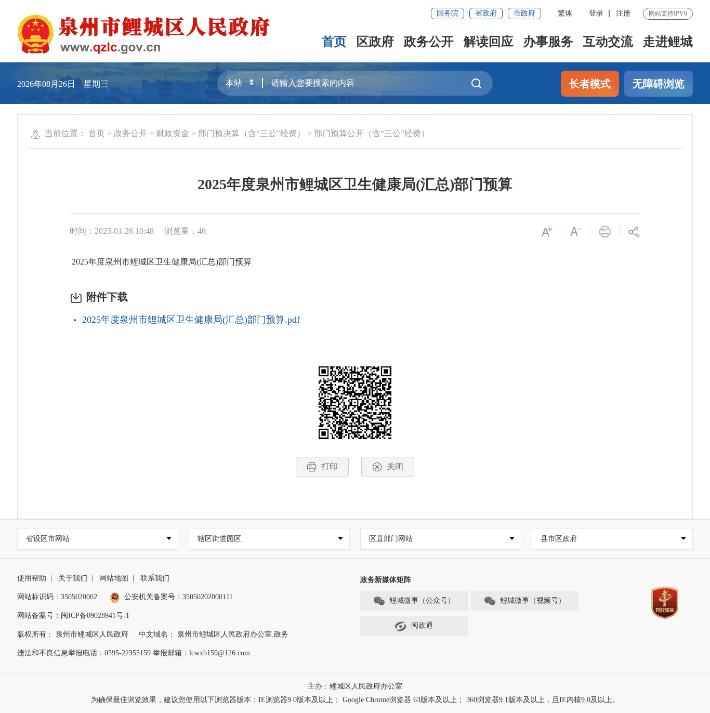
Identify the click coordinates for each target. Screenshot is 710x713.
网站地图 (113, 578)
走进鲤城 (668, 41)
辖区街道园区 (219, 539)
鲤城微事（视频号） (533, 600)
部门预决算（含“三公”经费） (251, 133)
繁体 (565, 13)
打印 (329, 466)
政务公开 (429, 41)
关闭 (395, 466)
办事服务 (548, 41)
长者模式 (590, 83)
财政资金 (172, 133)
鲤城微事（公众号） (422, 600)
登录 (596, 13)
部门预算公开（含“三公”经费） (371, 133)
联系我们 (154, 578)
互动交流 (608, 41)
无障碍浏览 (659, 83)
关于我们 (72, 578)
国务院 (447, 13)
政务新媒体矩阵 (385, 580)
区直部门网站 (391, 539)
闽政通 (422, 625)
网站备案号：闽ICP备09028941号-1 (73, 615)
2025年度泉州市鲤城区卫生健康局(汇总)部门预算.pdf (191, 319)
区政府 (375, 41)
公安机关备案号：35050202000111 (178, 597)
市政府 (524, 13)
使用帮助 (31, 578)
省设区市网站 (48, 539)
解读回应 (489, 41)
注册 (623, 13)
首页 (334, 41)
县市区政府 (559, 539)
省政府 (486, 13)
